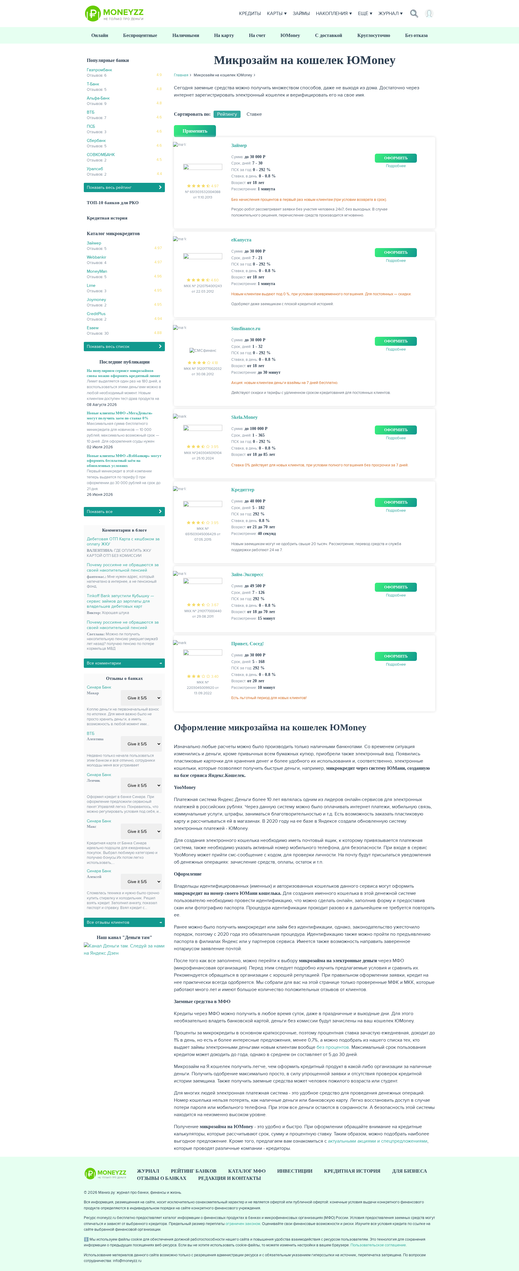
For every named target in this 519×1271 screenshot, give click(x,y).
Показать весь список (108, 346)
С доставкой (328, 35)
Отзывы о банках (162, 1178)
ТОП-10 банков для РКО (113, 202)
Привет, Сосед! (247, 643)
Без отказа (416, 35)
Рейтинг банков (194, 1171)
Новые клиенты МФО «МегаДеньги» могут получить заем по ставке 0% (120, 415)
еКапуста (241, 239)
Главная (181, 75)
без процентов (333, 1047)
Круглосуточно (373, 35)
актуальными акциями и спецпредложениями (377, 1141)
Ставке (254, 114)
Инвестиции (294, 1171)
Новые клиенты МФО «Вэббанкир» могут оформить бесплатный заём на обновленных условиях (124, 460)
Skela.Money (244, 417)
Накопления (332, 14)
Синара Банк (99, 687)
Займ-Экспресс (247, 574)
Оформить (396, 158)
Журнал (388, 14)
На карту (224, 35)
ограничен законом (243, 1223)
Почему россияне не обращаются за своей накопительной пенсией (123, 567)
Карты (275, 14)
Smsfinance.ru (245, 328)
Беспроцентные (140, 35)
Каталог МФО (247, 1171)
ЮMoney (290, 35)
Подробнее (396, 166)
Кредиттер (242, 489)
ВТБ (90, 733)
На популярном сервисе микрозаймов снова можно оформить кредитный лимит (123, 373)
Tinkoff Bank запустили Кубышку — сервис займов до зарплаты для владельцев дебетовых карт (120, 601)
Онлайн (99, 35)
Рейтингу (227, 114)
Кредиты (250, 14)
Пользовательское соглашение (378, 1245)
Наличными (185, 35)
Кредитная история (107, 218)
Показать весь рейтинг (109, 187)
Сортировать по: (192, 114)
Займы (301, 14)
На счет (257, 35)
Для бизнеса (409, 1171)
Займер (239, 145)
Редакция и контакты (229, 1178)
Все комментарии (104, 663)
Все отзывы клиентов (108, 922)
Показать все (100, 511)
